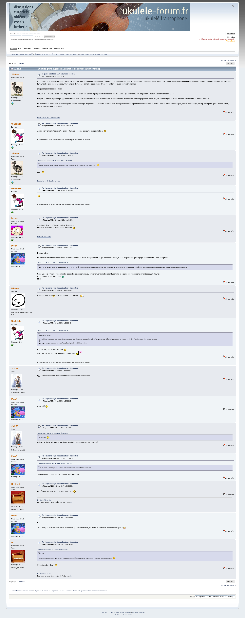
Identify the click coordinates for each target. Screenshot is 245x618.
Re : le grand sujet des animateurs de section (60, 123)
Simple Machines (125, 612)
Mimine (15, 288)
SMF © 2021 (115, 612)
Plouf (14, 246)
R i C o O (15, 484)
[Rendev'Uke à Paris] (12, 240)
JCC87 (14, 368)
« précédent (225, 60)
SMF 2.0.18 (105, 612)
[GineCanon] (12, 148)
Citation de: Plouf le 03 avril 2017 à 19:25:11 (53, 433)
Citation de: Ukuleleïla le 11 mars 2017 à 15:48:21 (55, 161)
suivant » (233, 60)
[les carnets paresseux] (12, 104)
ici (71, 502)
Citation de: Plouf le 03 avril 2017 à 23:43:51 (53, 549)
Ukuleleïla (16, 124)
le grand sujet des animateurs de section (58, 74)
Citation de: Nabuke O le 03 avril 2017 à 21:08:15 (55, 463)
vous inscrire (35, 34)
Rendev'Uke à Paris (44, 236)
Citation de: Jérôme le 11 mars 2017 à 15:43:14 (54, 263)
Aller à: (192, 596)
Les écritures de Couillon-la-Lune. (48, 117)
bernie (14, 218)
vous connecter (21, 34)
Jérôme (15, 74)
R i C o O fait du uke (44, 500)
